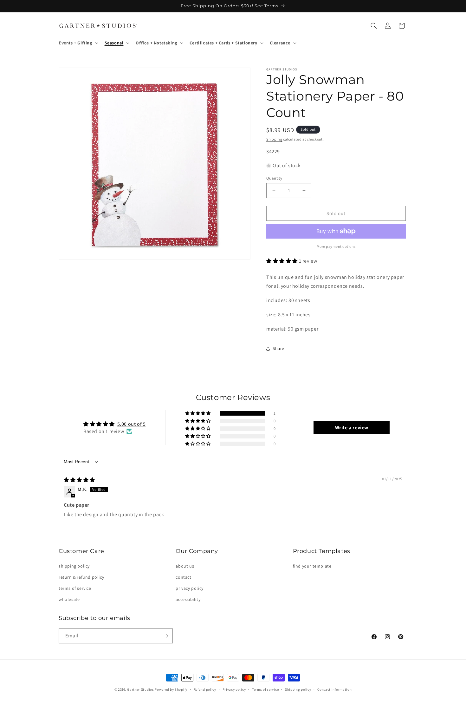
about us (185, 566)
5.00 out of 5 (131, 424)
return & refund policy (81, 577)
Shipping (274, 139)
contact (183, 577)
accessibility (188, 599)
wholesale (69, 599)
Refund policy (205, 689)
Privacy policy (234, 689)
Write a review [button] (351, 427)
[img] (79, 480)
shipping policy (74, 566)
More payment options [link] (336, 246)
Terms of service (265, 689)
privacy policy (189, 588)
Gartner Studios (140, 689)
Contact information (334, 689)
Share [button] (278, 348)
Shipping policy (298, 689)
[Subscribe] (165, 635)
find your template (312, 566)
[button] (78, 42)
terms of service (75, 588)
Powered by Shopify (171, 689)
